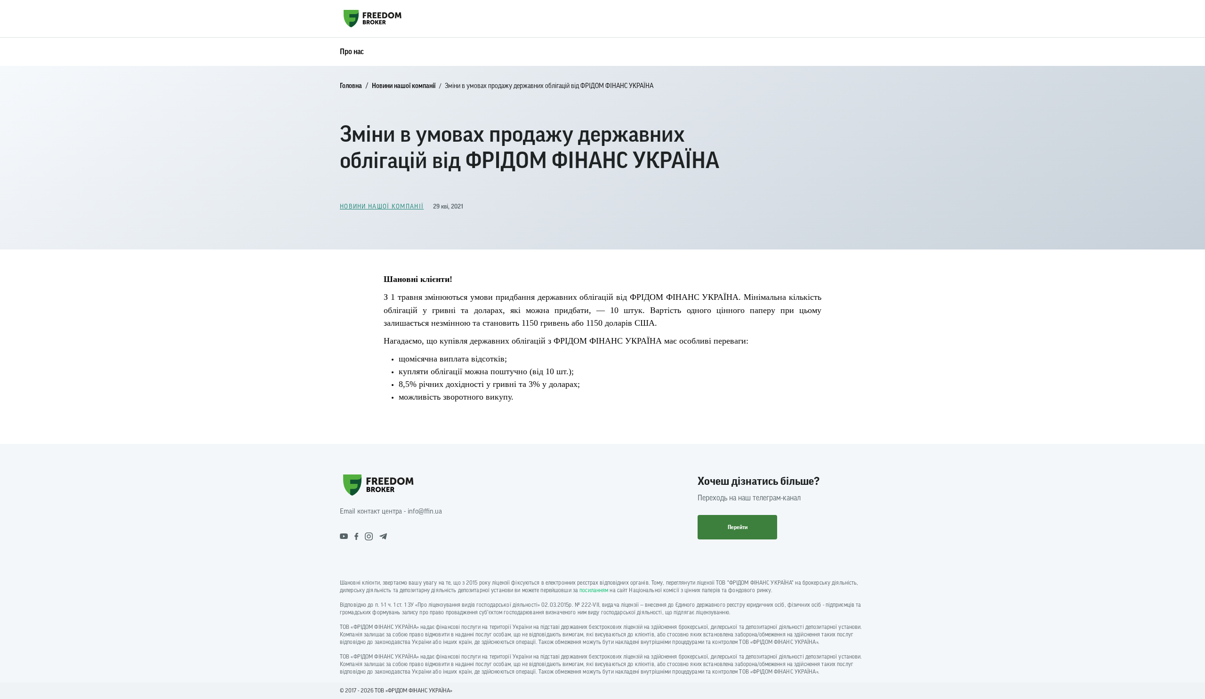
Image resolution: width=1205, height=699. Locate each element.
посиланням (593, 590)
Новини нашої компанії (403, 86)
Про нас (352, 52)
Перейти (737, 527)
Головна (351, 86)
